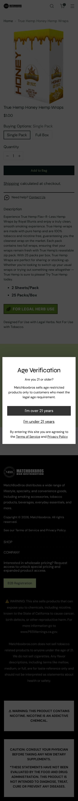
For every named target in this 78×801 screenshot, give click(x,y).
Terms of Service (28, 437)
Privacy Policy (57, 437)
